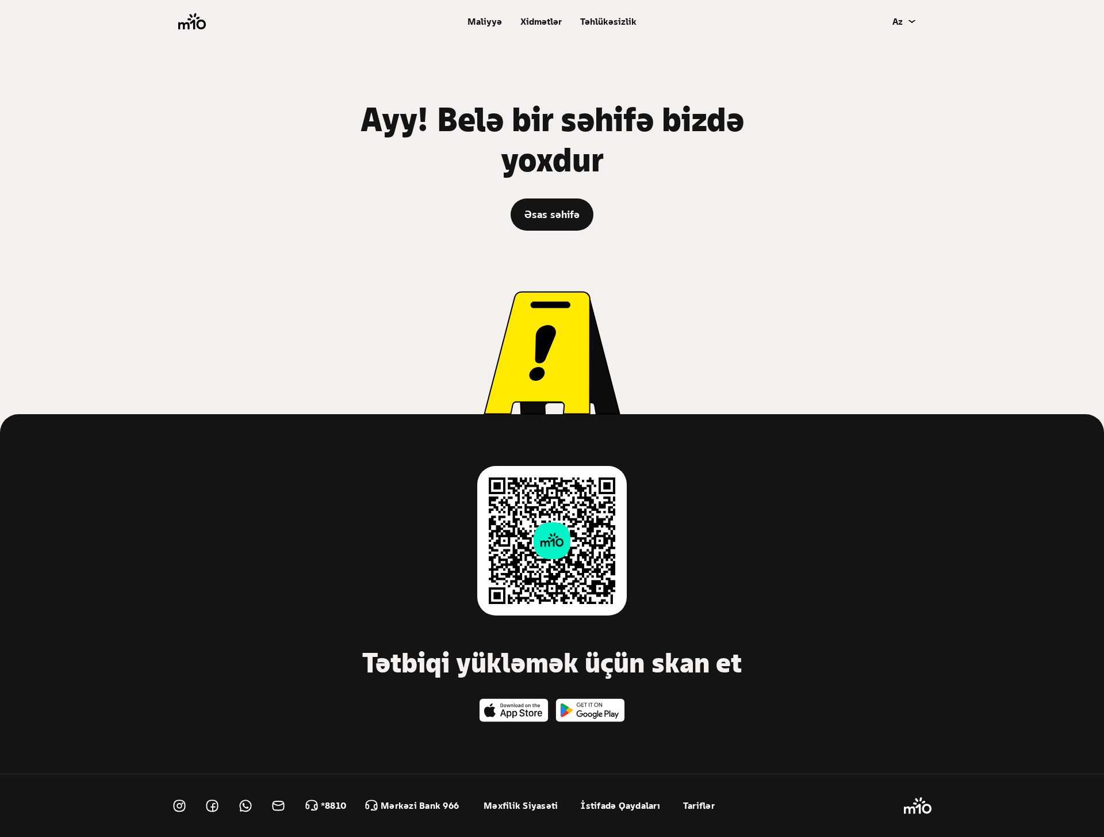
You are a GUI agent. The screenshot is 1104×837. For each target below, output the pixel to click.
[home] (192, 21)
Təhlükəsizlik (608, 21)
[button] (484, 21)
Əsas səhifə (552, 214)
